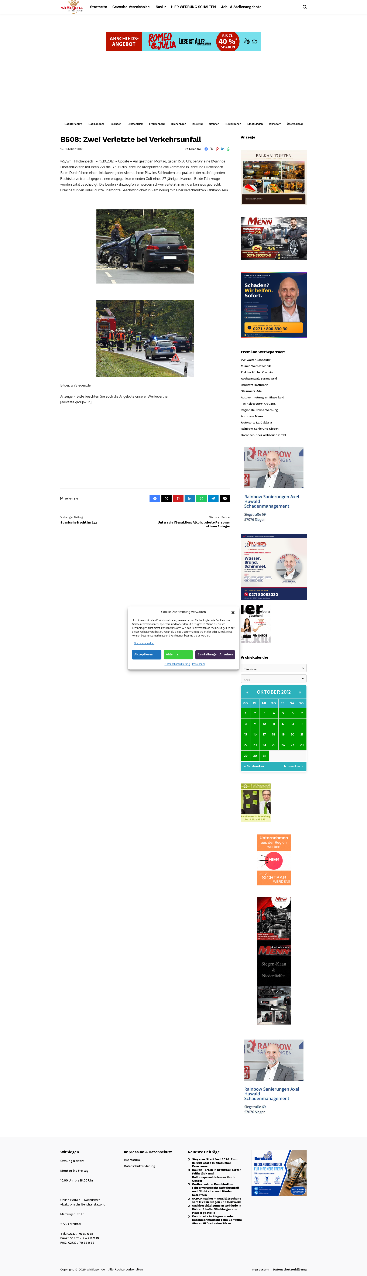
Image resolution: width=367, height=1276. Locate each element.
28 (302, 745)
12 (283, 724)
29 (245, 756)
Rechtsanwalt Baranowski (259, 378)
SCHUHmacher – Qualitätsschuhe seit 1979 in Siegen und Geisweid (216, 1200)
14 (301, 724)
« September (254, 766)
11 (274, 724)
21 (302, 734)
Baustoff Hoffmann (254, 385)
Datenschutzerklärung (177, 664)
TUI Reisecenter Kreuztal (258, 403)
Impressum (198, 664)
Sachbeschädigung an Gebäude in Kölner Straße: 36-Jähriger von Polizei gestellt (216, 1209)
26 (283, 745)
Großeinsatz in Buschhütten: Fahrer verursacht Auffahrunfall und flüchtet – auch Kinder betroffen (215, 1189)
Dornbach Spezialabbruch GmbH (264, 435)
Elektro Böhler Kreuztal (257, 372)
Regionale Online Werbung (259, 410)
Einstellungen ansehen (215, 654)
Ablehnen (173, 654)
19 (283, 734)
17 (264, 734)
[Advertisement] (183, 87)
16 (255, 734)
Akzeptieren (143, 654)
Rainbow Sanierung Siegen (260, 428)
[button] (233, 612)
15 (245, 734)
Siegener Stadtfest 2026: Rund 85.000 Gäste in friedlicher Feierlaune (215, 1162)
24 (264, 745)
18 (273, 734)
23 (255, 745)
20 (292, 734)
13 (292, 724)
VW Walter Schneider (256, 359)
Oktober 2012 (274, 692)
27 (292, 745)
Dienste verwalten (144, 643)
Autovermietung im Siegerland (262, 397)
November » (293, 766)
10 (264, 724)
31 (264, 756)
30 (255, 756)
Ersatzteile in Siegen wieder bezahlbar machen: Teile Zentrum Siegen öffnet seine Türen (216, 1220)
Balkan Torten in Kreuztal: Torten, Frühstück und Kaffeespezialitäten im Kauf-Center (217, 1175)
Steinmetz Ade (251, 391)
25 (273, 745)
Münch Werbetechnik (256, 366)
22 (245, 745)
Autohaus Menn (252, 416)
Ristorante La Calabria (256, 422)
